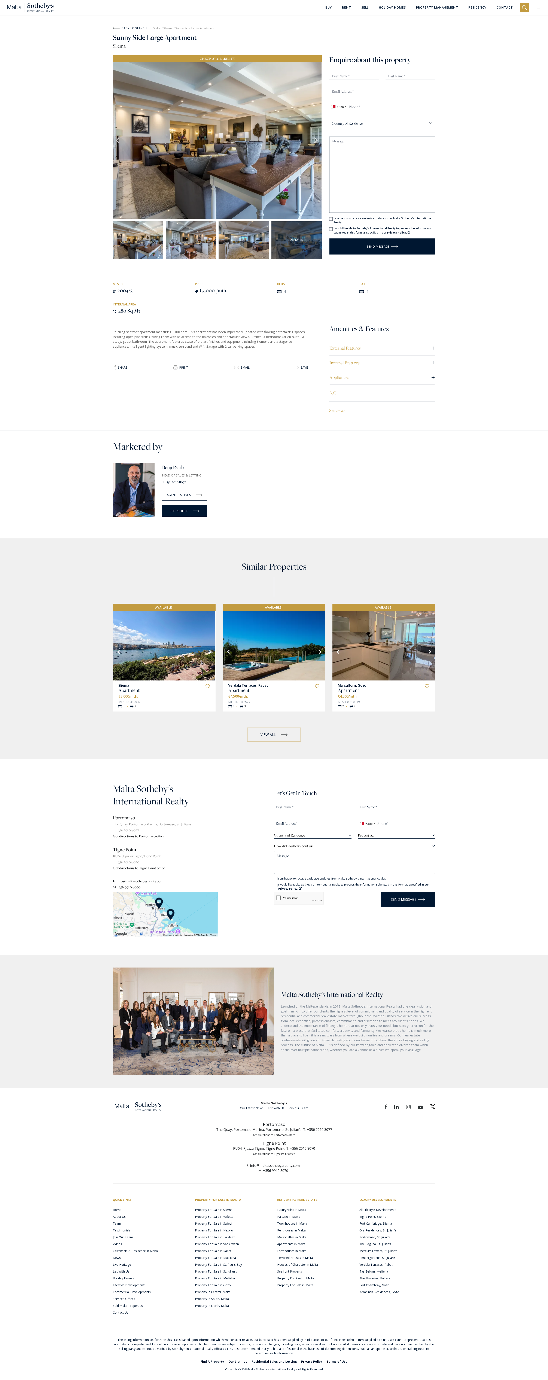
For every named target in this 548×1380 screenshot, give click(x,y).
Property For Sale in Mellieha (215, 1278)
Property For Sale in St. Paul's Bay (218, 1264)
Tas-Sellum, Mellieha (373, 1271)
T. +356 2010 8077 (174, 482)
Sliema (168, 28)
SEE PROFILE (179, 511)
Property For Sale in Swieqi (213, 1223)
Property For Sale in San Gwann (217, 1244)
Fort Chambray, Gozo (374, 1285)
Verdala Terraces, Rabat (248, 685)
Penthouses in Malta (291, 1230)
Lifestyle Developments (129, 1285)
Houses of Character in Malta (297, 1264)
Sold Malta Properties (128, 1306)
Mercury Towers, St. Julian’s (378, 1251)
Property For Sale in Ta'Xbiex (215, 1237)
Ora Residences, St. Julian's (377, 1230)
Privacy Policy (311, 1361)
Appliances (382, 377)
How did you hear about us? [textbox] (293, 846)
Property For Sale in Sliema (213, 1210)
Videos (117, 1244)
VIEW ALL (268, 734)
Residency (477, 7)
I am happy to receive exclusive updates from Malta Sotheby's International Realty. (383, 220)
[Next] (210, 651)
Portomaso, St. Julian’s (374, 1237)
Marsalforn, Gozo (352, 685)
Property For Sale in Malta (295, 1285)
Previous (118, 140)
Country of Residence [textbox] (289, 835)
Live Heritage (122, 1264)
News (117, 1258)
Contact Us (120, 1312)
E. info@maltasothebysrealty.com (138, 881)
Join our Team (298, 1108)
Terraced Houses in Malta (295, 1258)
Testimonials (122, 1230)
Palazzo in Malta (288, 1217)
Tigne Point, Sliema (372, 1217)
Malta (157, 28)
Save (304, 367)
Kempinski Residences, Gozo (379, 1292)
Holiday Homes (123, 1278)
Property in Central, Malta (213, 1292)
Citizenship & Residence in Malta (135, 1251)
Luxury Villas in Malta (291, 1210)
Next (316, 140)
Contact (505, 7)
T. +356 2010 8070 (126, 862)
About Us (119, 1217)
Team (117, 1223)
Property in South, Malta (212, 1299)
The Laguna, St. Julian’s (375, 1244)
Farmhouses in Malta (292, 1251)
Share (122, 367)
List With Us (276, 1108)
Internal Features (382, 362)
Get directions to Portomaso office (139, 836)
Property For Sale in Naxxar (214, 1230)
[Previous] (118, 651)
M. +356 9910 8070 (126, 887)
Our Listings (237, 1361)
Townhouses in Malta (292, 1223)
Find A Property (212, 1361)
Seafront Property (289, 1271)
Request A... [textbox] (366, 835)
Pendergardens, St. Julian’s (377, 1258)
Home (117, 1210)
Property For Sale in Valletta (214, 1217)
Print (183, 367)
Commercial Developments (132, 1292)
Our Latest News (252, 1108)
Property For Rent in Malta (295, 1278)
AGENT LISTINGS (179, 495)
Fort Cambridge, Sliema (375, 1223)
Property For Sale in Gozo (213, 1285)
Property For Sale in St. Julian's (216, 1271)
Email (245, 367)
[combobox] (338, 107)
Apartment (129, 690)
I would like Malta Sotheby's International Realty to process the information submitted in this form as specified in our (382, 230)
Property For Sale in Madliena (215, 1258)
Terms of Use (336, 1361)
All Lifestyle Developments (377, 1210)
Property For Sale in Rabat (213, 1251)
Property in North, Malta (212, 1306)
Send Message (378, 246)
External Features (382, 347)
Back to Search (134, 28)
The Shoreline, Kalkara (374, 1278)
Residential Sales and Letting (274, 1361)
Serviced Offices (124, 1299)
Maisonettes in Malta (292, 1237)
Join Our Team (123, 1237)
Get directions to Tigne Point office (139, 868)
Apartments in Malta (291, 1244)
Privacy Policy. (397, 232)
